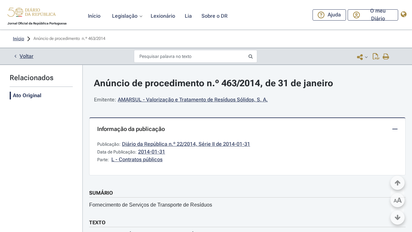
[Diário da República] (31, 14)
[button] (31, 13)
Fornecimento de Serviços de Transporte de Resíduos (150, 205)
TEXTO (97, 222)
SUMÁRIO (101, 193)
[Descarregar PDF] (376, 57)
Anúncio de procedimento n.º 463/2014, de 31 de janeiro (213, 83)
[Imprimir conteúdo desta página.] (386, 57)
